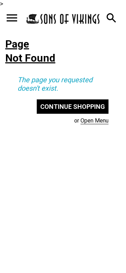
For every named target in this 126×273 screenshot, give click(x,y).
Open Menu (94, 120)
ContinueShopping (72, 106)
